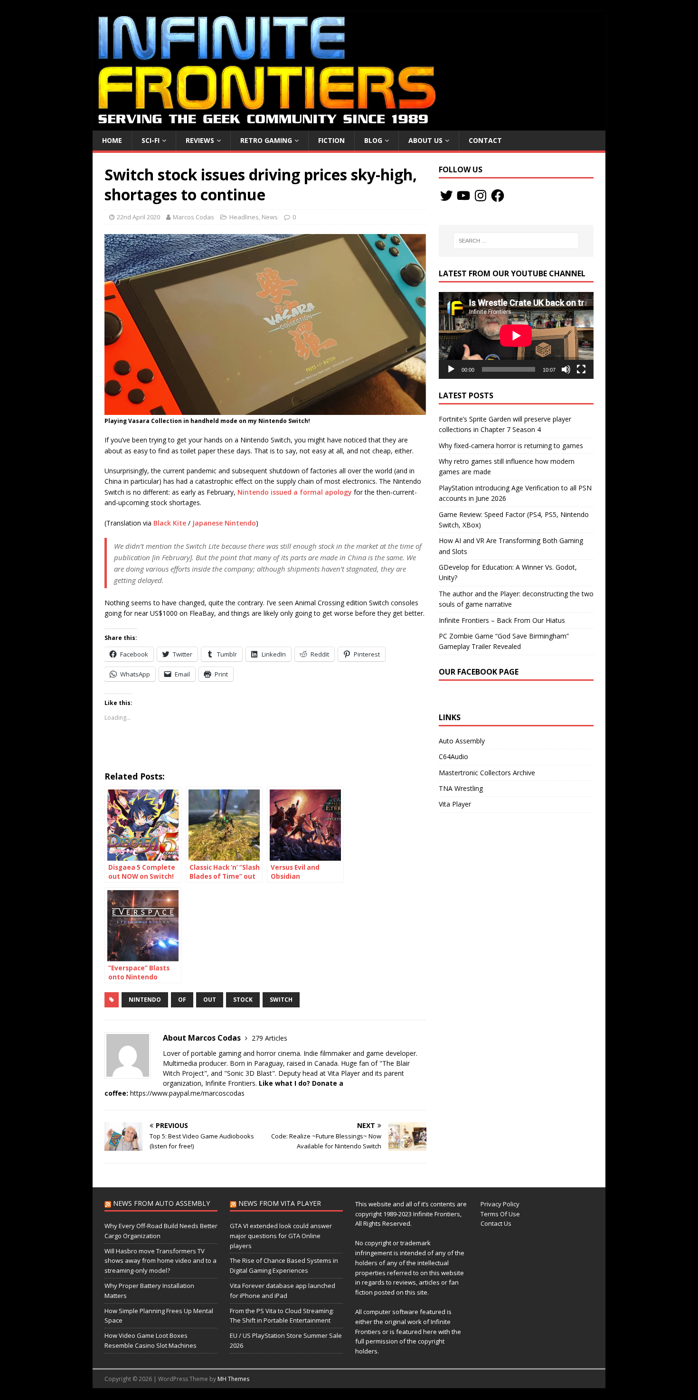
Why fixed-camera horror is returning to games (511, 445)
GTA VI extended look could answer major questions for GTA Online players (281, 1235)
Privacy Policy (500, 1204)
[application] (516, 335)
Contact (485, 140)
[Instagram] (480, 195)
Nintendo (145, 1000)
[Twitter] (446, 195)
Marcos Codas (193, 217)
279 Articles (269, 1038)
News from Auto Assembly (161, 1203)
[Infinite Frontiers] (349, 125)
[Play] (451, 369)
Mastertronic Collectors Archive (487, 772)
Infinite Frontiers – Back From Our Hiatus (502, 620)
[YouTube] (463, 195)
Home (112, 140)
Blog (373, 140)
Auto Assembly (462, 740)
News (270, 217)
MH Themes (233, 1379)
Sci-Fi (150, 140)
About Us (425, 140)
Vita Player (455, 803)
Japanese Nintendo (224, 522)
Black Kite (169, 522)
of (182, 1000)
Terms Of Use (500, 1214)
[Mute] (566, 369)
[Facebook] (497, 195)
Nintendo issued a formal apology (294, 492)
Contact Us (496, 1223)
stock (243, 1000)
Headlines (244, 217)
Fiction (331, 140)
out (209, 1000)
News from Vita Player (279, 1203)
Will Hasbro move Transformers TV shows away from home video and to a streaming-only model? (160, 1261)
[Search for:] (516, 241)
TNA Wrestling (461, 788)
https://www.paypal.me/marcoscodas (187, 1093)
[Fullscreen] (581, 369)
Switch (281, 1000)
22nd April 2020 (138, 217)
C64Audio (453, 756)
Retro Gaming (266, 140)
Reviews (200, 140)
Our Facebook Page (479, 672)
